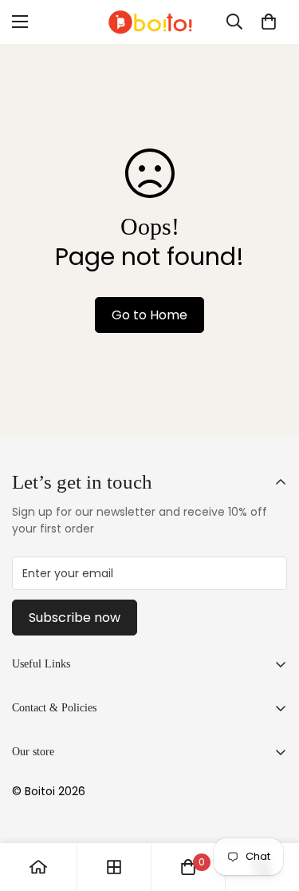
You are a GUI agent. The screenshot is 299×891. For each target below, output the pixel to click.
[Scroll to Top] (270, 806)
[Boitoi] (150, 22)
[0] (268, 21)
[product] (38, 867)
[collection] (114, 867)
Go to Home (149, 315)
